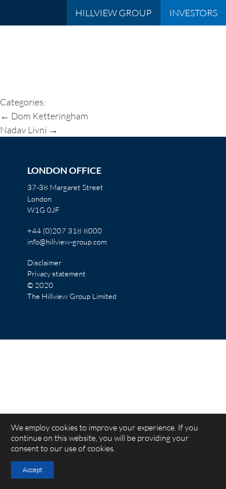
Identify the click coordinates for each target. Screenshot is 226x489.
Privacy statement (56, 273)
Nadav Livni (29, 130)
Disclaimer (44, 262)
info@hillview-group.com (67, 241)
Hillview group (113, 13)
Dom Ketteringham (44, 116)
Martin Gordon (108, 45)
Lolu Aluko (37, 82)
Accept (32, 469)
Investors (193, 13)
